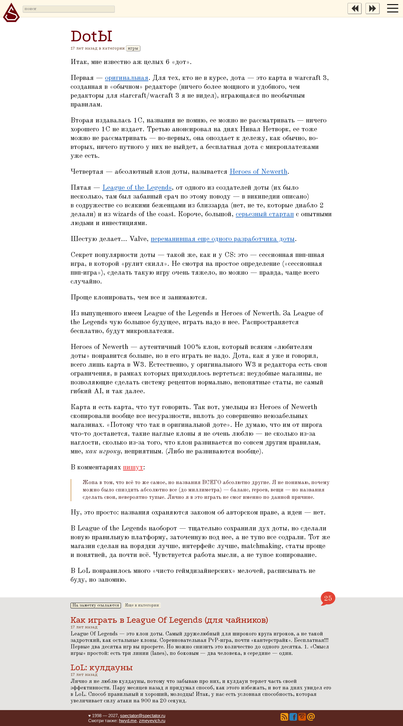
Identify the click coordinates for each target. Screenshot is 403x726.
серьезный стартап (265, 214)
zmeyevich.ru (152, 720)
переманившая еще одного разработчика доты (223, 239)
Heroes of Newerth (258, 172)
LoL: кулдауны (102, 667)
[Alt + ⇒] (374, 12)
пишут (133, 467)
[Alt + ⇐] (356, 12)
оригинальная (126, 78)
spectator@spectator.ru (142, 715)
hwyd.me (128, 720)
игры (133, 48)
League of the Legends (137, 187)
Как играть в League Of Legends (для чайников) (169, 620)
